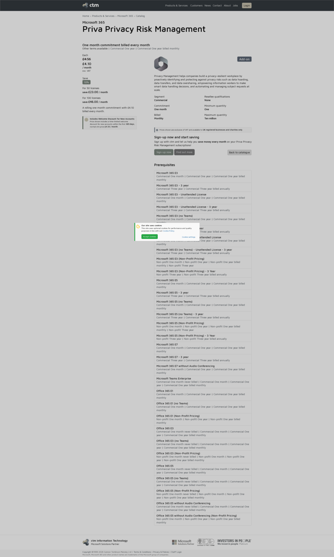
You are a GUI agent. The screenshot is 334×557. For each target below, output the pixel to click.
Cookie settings (188, 237)
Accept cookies (149, 236)
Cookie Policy (168, 231)
